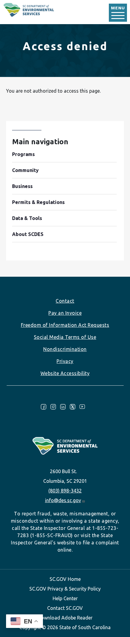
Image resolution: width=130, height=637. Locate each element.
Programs (23, 154)
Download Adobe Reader (65, 617)
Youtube (82, 406)
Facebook (43, 406)
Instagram (53, 406)
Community (25, 170)
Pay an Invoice (65, 313)
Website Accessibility (65, 373)
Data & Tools (27, 218)
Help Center (65, 598)
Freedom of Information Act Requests (65, 325)
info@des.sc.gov (63, 500)
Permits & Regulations (38, 202)
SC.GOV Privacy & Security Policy (65, 588)
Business (22, 186)
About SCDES (28, 234)
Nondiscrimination (65, 349)
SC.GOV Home (65, 579)
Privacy (65, 361)
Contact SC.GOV (65, 608)
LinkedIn (63, 406)
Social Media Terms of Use (65, 337)
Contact (65, 301)
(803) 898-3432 (65, 490)
